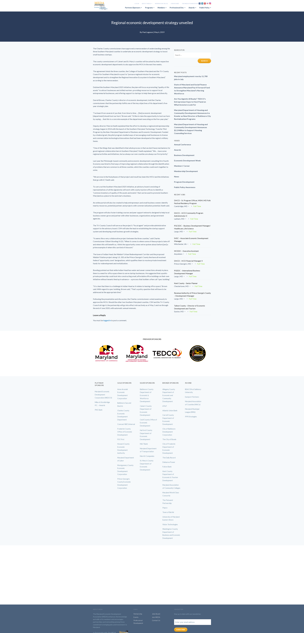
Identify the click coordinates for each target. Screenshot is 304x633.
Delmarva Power (168, 462)
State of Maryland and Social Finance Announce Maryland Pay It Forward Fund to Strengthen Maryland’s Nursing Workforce (192, 89)
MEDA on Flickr (207, 3)
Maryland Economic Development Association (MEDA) (101, 6)
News (176, 176)
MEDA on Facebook (200, 3)
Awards (192, 8)
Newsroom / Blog (161, 3)
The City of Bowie (169, 439)
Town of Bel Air (168, 512)
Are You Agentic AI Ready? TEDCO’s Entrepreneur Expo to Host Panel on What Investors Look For (190, 102)
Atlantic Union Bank (169, 411)
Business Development (184, 155)
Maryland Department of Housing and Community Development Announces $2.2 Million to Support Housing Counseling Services (191, 128)
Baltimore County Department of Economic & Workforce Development (146, 395)
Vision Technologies (170, 524)
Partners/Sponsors (133, 8)
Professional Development (138, 621)
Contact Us (156, 620)
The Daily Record (169, 458)
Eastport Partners (192, 397)
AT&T (164, 406)
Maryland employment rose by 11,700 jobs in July (190, 77)
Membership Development (186, 171)
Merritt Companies (147, 456)
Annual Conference (182, 144)
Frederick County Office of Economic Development (124, 432)
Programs (149, 8)
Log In (137, 3)
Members (161, 8)
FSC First (120, 439)
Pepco (164, 508)
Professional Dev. (177, 8)
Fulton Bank (166, 467)
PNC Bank (98, 410)
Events (135, 617)
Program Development (184, 182)
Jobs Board (175, 3)
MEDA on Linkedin (202, 3)
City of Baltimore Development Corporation (168, 432)
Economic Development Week (187, 160)
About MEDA (146, 3)
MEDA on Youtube (205, 3)
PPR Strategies (191, 417)
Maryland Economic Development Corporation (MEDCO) (103, 395)
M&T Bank (144, 444)
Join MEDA (156, 617)
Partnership (137, 614)
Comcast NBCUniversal (126, 424)
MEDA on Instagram (210, 3)
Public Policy (204, 8)
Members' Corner (182, 166)
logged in (107, 320)
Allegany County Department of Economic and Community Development (168, 395)
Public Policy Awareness (184, 187)
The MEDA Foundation (190, 3)
